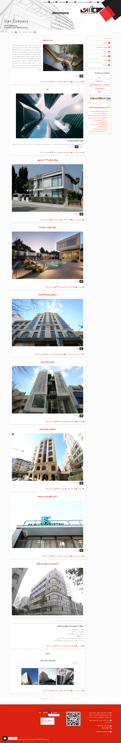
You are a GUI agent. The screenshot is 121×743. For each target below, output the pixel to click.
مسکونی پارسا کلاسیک (47, 294)
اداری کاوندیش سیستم (47, 496)
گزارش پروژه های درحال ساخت (74, 354)
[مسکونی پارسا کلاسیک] (47, 323)
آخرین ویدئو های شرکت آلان (98, 107)
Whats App (21, 32)
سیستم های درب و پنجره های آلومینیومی (99, 85)
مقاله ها (53, 2)
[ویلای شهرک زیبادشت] (47, 256)
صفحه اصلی (103, 2)
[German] (100, 98)
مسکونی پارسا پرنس (47, 429)
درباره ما (94, 2)
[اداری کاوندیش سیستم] (47, 525)
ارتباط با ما (45, 2)
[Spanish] (91, 98)
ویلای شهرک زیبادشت (47, 227)
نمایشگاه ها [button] (62, 2)
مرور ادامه (76, 76)
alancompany (67, 82)
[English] (105, 98)
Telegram (31, 32)
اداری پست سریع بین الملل (47, 563)
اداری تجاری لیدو (47, 361)
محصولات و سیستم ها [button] (83, 2)
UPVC (99, 92)
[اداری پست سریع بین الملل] (47, 592)
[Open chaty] (5, 738)
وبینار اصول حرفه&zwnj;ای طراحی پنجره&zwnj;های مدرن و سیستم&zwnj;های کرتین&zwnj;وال (98, 113)
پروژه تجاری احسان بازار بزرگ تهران (98, 131)
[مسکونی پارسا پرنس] (47, 457)
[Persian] (96, 98)
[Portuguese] (93, 98)
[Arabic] (109, 98)
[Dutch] (107, 98)
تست (47, 653)
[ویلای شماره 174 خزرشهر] (47, 188)
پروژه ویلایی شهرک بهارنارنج (100, 129)
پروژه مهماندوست (103, 122)
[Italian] (98, 98)
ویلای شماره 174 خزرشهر (47, 160)
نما (48, 89)
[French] (103, 98)
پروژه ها (80, 287)
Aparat (13, 32)
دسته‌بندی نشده (78, 82)
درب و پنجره (47, 40)
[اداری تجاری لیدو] (47, 390)
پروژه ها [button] (72, 2)
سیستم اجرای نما (99, 88)
